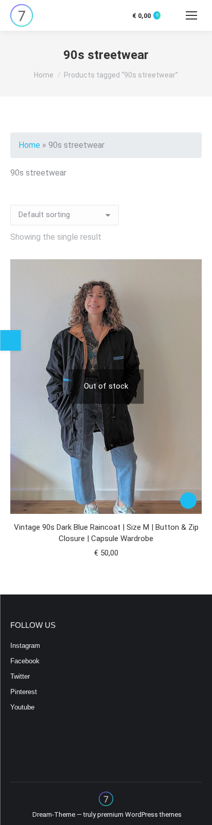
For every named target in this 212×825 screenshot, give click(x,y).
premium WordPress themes (139, 814)
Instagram (25, 645)
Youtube (22, 707)
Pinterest (23, 692)
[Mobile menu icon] (191, 15)
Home (29, 145)
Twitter (20, 676)
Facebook (25, 661)
